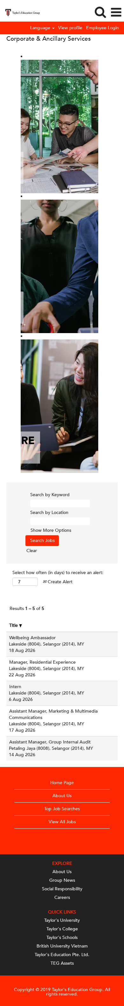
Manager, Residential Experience (42, 662)
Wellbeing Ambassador (32, 638)
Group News (62, 880)
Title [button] (14, 625)
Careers (62, 897)
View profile (70, 28)
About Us (62, 796)
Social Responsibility (62, 889)
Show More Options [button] (51, 530)
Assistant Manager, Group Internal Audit (50, 742)
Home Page (62, 783)
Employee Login (102, 28)
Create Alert (59, 582)
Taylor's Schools (62, 937)
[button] (116, 12)
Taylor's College (62, 929)
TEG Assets (62, 963)
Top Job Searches (62, 809)
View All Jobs (62, 822)
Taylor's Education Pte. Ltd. (62, 954)
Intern (15, 687)
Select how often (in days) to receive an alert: (57, 573)
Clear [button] (31, 551)
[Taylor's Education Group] (20, 12)
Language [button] (41, 28)
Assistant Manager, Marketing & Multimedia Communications (53, 714)
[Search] (100, 12)
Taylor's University (62, 920)
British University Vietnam (62, 946)
